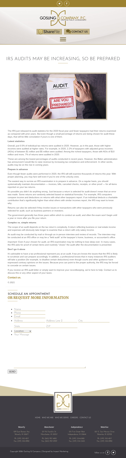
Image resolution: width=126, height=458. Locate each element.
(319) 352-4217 (23, 438)
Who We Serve (62, 418)
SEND (12, 371)
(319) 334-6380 (78, 438)
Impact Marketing (60, 451)
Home (37, 418)
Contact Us (85, 418)
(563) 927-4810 (51, 438)
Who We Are (47, 418)
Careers (74, 418)
